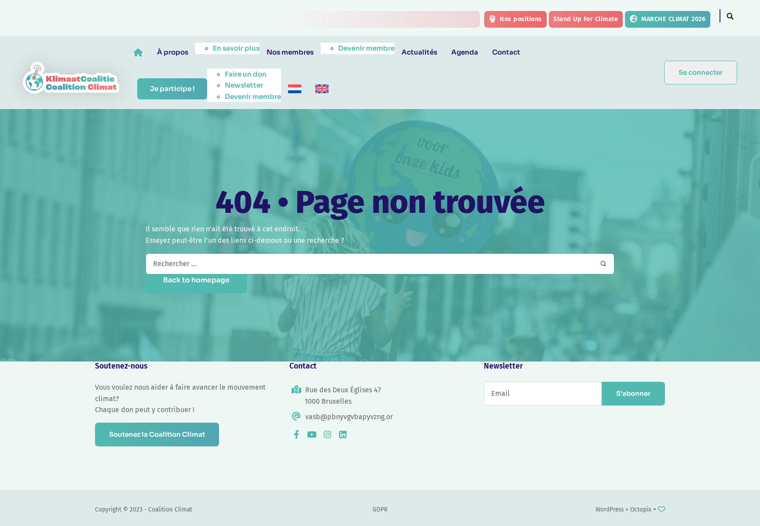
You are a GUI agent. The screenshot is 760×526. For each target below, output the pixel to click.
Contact (506, 52)
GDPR (380, 509)
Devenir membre (366, 48)
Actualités (419, 52)
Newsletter (244, 85)
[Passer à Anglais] (322, 89)
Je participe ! (172, 88)
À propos (172, 52)
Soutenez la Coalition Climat (157, 434)
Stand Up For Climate (585, 19)
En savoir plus (236, 48)
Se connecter (701, 72)
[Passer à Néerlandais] (294, 89)
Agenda (464, 52)
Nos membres (290, 52)
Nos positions (520, 19)
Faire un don (246, 74)
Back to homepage (196, 280)
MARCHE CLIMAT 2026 (672, 19)
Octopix (640, 509)
